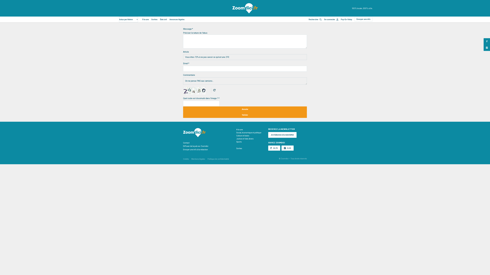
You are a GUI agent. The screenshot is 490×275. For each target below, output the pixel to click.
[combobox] (128, 19)
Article (186, 52)
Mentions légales (198, 159)
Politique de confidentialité (218, 159)
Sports (239, 142)
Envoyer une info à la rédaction (195, 150)
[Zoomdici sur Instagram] (487, 48)
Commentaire (189, 75)
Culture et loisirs (242, 136)
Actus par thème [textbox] (126, 19)
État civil (163, 19)
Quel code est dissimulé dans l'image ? (200, 98)
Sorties (154, 19)
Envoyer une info (363, 19)
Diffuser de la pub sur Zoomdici (195, 146)
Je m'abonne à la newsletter (282, 135)
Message (187, 29)
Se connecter (329, 19)
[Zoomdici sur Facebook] (487, 41)
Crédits (186, 159)
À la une (145, 19)
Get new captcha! (214, 90)
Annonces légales (177, 19)
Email (185, 63)
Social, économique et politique (248, 133)
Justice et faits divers (245, 139)
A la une (239, 130)
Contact (186, 143)
